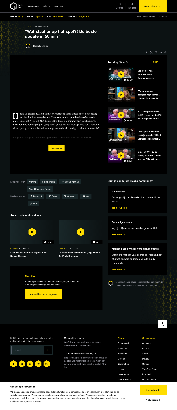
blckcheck (146, 374)
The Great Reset (149, 369)
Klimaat (121, 369)
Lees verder (56, 148)
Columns (146, 343)
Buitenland (123, 348)
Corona (32, 181)
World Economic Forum (40, 188)
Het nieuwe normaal (70, 181)
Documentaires (149, 379)
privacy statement (110, 398)
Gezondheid (123, 363)
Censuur (146, 363)
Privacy (145, 358)
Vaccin (145, 353)
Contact (163, 16)
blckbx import (48, 181)
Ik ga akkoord (152, 390)
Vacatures (58, 6)
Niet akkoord (152, 399)
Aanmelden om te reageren (43, 294)
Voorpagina (33, 6)
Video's (46, 6)
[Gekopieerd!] (165, 52)
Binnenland (123, 343)
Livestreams (123, 374)
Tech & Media (124, 379)
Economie (122, 353)
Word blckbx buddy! (146, 16)
